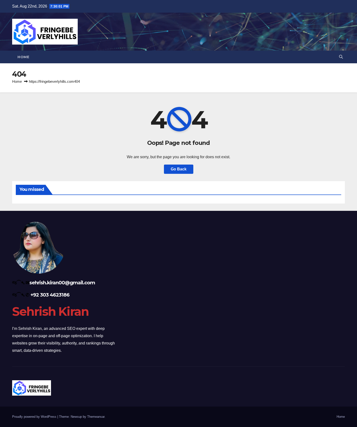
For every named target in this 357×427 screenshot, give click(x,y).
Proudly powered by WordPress (34, 416)
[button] (341, 57)
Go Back (179, 169)
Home (23, 57)
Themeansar (95, 416)
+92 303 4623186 (49, 295)
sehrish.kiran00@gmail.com (62, 283)
